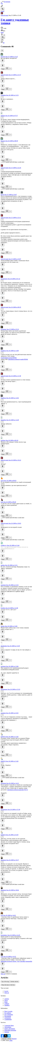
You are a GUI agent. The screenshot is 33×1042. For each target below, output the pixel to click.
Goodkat (3, 95)
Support (14, 1038)
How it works (8, 1011)
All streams (7, 1)
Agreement (7, 1018)
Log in (6, 991)
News (6, 1000)
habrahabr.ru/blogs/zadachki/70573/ (17, 789)
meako (3, 626)
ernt (2, 915)
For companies (8, 1014)
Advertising (7, 1027)
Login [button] (2, 11)
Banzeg (3, 56)
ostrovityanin (4, 15)
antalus (3, 565)
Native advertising (9, 1028)
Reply (2, 69)
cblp (2, 956)
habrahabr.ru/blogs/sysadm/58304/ (18, 359)
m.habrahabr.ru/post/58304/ (9, 357)
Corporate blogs (9, 1025)
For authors (7, 1013)
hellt (2, 502)
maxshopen (4, 279)
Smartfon (3, 420)
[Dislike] (2, 65)
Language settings (6, 1038)
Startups (6, 1032)
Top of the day (5, 981)
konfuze (3, 440)
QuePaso (3, 350)
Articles (6, 999)
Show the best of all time (8, 985)
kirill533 (3, 736)
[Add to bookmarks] (7, 68)
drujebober (4, 646)
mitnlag (3, 115)
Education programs (10, 1030)
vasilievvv (4, 545)
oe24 (2, 480)
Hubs (6, 1002)
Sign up (3, 974)
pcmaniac (3, 329)
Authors (6, 1003)
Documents (7, 1016)
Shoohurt (3, 783)
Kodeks (3, 608)
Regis (2, 194)
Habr (10, 1040)
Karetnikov (4, 935)
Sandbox (7, 1005)
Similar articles (14, 981)
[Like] (2, 60)
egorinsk (3, 585)
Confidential (8, 1019)
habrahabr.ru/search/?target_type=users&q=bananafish (16, 961)
